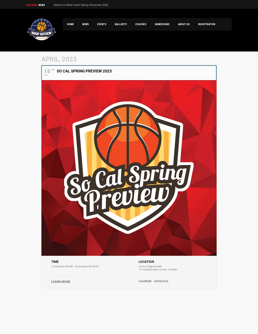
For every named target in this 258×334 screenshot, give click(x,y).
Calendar (145, 281)
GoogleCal (161, 281)
